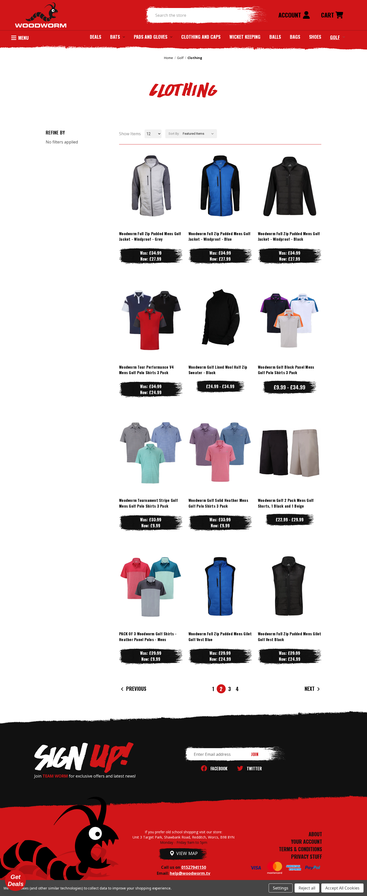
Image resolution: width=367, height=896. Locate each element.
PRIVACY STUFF (306, 856)
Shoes (315, 36)
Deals (95, 36)
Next (310, 688)
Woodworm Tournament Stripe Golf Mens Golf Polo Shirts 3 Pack (148, 503)
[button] (15, 880)
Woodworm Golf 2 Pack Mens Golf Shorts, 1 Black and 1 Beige (286, 503)
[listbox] (199, 133)
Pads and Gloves (150, 36)
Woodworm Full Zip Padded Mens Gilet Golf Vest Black (289, 636)
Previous (135, 688)
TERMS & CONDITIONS (300, 849)
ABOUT (315, 834)
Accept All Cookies (342, 888)
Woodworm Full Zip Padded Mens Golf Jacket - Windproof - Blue (219, 236)
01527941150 (193, 867)
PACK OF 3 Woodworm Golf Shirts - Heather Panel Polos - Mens (148, 636)
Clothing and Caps (200, 36)
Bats (115, 36)
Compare (148, 186)
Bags (295, 36)
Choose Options (151, 196)
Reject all (307, 888)
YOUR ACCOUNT (306, 841)
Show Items (130, 133)
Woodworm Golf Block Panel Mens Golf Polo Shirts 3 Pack (286, 369)
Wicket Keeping (244, 36)
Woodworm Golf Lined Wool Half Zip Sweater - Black (217, 369)
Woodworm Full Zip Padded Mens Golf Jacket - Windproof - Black (289, 236)
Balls (275, 36)
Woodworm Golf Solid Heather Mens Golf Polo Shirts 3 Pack (218, 503)
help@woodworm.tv (190, 873)
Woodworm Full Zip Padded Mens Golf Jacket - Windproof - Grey (150, 236)
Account (290, 14)
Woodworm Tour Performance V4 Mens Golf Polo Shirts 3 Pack (146, 369)
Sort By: (174, 133)
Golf (335, 36)
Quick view (151, 176)
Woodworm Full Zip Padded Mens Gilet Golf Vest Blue (220, 636)
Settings (280, 888)
